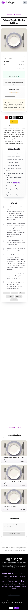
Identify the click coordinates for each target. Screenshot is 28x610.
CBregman (22, 485)
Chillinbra (22, 509)
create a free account (10, 96)
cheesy (24, 586)
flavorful (4, 573)
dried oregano (17, 182)
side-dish (14, 299)
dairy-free (23, 573)
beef (6, 578)
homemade (14, 578)
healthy (11, 573)
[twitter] (10, 117)
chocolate (23, 576)
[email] (14, 117)
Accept (16, 607)
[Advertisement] (14, 10)
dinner (9, 578)
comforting (20, 578)
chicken (22, 581)
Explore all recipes (14, 594)
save (15, 122)
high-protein (5, 586)
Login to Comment (14, 533)
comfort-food (13, 586)
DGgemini (22, 461)
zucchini (6, 293)
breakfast (16, 584)
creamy (12, 576)
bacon (19, 586)
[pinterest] (6, 117)
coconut (9, 584)
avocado (22, 584)
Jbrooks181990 (8, 58)
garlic (13, 581)
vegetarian (10, 296)
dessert (5, 576)
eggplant (14, 293)
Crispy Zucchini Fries (9, 506)
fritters (22, 293)
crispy (16, 581)
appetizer (18, 296)
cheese (14, 588)
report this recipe (17, 109)
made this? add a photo (14, 53)
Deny (11, 607)
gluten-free (6, 581)
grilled (5, 584)
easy (17, 576)
